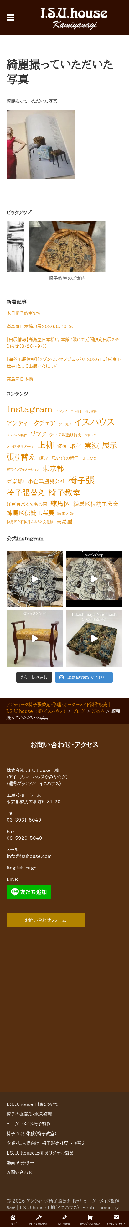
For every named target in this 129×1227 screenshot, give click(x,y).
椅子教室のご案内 (46, 278)
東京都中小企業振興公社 (36, 481)
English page (22, 868)
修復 (62, 446)
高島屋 (64, 521)
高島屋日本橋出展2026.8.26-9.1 (41, 326)
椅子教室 (64, 492)
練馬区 (60, 503)
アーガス (65, 424)
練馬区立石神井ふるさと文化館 (30, 522)
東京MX (89, 458)
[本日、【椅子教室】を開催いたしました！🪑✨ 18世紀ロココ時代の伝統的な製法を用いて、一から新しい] (35, 579)
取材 (75, 446)
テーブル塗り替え (65, 435)
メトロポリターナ (20, 446)
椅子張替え (26, 493)
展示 (109, 445)
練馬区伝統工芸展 (30, 513)
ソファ (38, 434)
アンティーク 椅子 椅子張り (77, 411)
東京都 (53, 468)
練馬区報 (65, 513)
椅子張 (81, 480)
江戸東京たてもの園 (27, 504)
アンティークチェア (31, 423)
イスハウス (95, 422)
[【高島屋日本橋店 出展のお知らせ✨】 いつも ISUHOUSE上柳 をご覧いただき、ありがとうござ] (35, 638)
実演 (92, 445)
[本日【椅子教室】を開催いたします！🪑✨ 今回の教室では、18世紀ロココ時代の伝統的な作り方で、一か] (94, 579)
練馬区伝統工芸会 (95, 504)
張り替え (21, 457)
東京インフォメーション (23, 469)
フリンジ (90, 435)
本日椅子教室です (24, 313)
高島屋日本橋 (20, 379)
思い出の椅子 (65, 458)
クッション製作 (17, 435)
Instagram (30, 409)
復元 (43, 458)
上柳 (46, 445)
